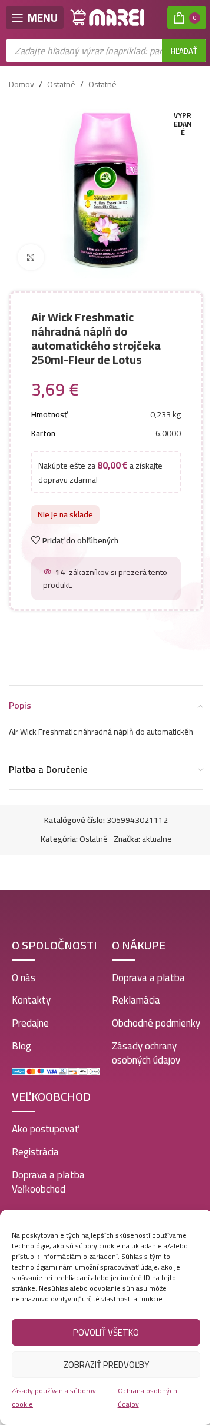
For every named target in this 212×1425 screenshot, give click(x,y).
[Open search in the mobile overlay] (106, 50)
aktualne (157, 838)
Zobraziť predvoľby (106, 1364)
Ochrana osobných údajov (147, 1397)
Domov (21, 84)
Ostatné (61, 84)
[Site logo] (107, 17)
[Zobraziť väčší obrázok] (31, 257)
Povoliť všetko (106, 1332)
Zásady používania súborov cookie (54, 1397)
